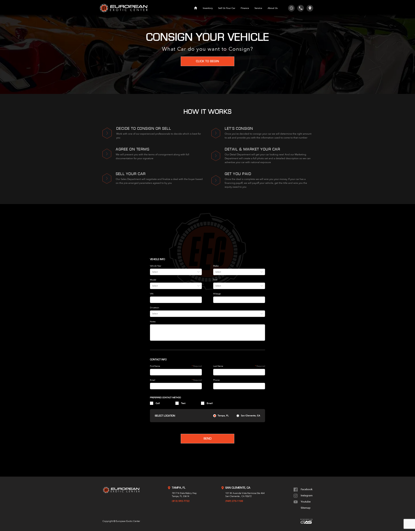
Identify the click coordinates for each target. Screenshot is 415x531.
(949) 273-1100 (234, 501)
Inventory (208, 8)
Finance (245, 8)
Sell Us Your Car (226, 8)
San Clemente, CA (250, 415)
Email (210, 403)
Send (208, 438)
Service (258, 8)
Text (183, 403)
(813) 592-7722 (181, 501)
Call (158, 403)
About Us (273, 8)
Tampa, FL (223, 415)
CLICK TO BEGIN (207, 61)
